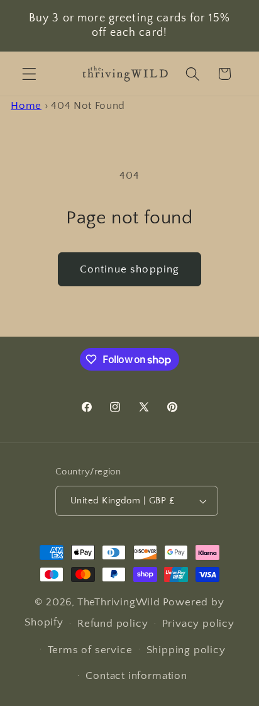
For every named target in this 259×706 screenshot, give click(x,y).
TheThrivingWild (118, 602)
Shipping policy (186, 650)
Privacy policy (198, 623)
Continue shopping (130, 269)
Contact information (136, 675)
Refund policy (112, 623)
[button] (29, 74)
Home (26, 105)
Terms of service (90, 650)
